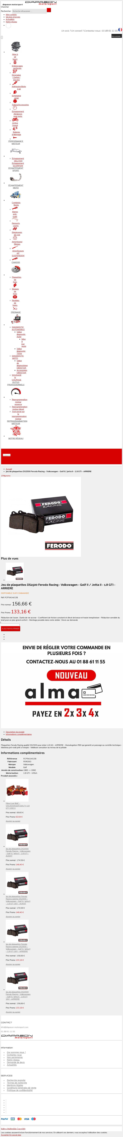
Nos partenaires (15, 1057)
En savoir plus (15, 1135)
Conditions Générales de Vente (21, 1088)
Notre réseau (11, 22)
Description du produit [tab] (15, 732)
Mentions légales (15, 1085)
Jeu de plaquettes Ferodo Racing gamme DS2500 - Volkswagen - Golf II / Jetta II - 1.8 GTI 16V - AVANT (18, 900)
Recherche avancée (16, 1080)
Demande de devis (16, 1062)
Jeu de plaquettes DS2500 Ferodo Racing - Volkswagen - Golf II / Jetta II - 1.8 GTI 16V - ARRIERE (18, 995)
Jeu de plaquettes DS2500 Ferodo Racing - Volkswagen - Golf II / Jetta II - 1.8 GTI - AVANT (18, 852)
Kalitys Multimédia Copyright (13, 1129)
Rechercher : (6, 11)
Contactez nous (14, 1055)
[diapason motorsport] (40, 4)
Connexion (8, 25)
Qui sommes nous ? (16, 1052)
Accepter (5, 1135)
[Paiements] (19, 1120)
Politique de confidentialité (20, 1090)
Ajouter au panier (13, 821)
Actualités (10, 19)
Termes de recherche (17, 1083)
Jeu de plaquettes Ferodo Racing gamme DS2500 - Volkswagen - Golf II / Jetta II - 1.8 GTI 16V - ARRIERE (18, 948)
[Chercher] (49, 10)
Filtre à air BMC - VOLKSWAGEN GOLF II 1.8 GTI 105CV (18, 805)
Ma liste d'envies (13, 17)
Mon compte (11, 14)
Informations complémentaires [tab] (19, 734)
